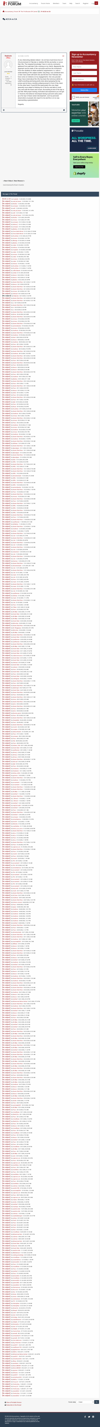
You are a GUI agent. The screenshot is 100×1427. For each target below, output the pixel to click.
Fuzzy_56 (15, 1382)
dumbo (15, 1100)
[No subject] (6, 201)
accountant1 (16, 782)
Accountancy (33, 3)
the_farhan (16, 236)
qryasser (15, 1370)
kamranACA (16, 1262)
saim (14, 1156)
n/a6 (14, 535)
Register (85, 3)
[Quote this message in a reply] (64, 110)
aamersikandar (17, 326)
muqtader (15, 199)
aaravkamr (16, 1363)
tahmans (15, 1372)
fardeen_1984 (16, 745)
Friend (14, 1220)
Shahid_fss (16, 1114)
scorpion (15, 729)
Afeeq (14, 1361)
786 (14, 860)
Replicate (8, 56)
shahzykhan (16, 1303)
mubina (15, 1199)
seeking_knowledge (18, 1255)
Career (35, 11)
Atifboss (15, 943)
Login (93, 3)
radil (14, 208)
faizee (14, 1294)
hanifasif (15, 794)
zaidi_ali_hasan (17, 201)
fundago (15, 1317)
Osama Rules (16, 1331)
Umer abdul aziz (17, 1340)
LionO (14, 1312)
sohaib (14, 273)
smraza (15, 220)
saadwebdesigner (17, 1216)
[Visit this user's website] (3, 110)
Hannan (15, 263)
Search (77, 3)
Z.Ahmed (15, 798)
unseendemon (17, 1259)
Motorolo (15, 824)
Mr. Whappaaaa (17, 628)
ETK (14, 1301)
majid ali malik (17, 805)
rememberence (17, 819)
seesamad (16, 552)
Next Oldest (8, 181)
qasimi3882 (16, 1282)
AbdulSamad (16, 1252)
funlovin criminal (17, 902)
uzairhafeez (16, 826)
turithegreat (16, 678)
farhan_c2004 (16, 773)
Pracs (14, 344)
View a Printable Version (14, 1402)
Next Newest (19, 181)
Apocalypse (16, 448)
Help (70, 3)
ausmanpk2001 (17, 941)
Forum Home (45, 3)
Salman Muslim (17, 731)
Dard (14, 1315)
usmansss (16, 768)
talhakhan (15, 524)
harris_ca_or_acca (18, 828)
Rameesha (16, 1324)
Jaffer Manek (16, 270)
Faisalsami (16, 771)
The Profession (25, 11)
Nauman (15, 1246)
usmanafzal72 (17, 1335)
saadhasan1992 (17, 1347)
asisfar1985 (16, 1188)
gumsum (15, 775)
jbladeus (15, 229)
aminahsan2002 (17, 1358)
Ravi (14, 1292)
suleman (15, 1186)
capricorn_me (16, 847)
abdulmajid (16, 688)
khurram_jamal (17, 713)
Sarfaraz (15, 595)
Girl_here (15, 895)
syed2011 (15, 1345)
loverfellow (16, 1165)
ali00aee (15, 443)
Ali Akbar (15, 612)
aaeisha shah (16, 1209)
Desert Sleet (16, 614)
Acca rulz (15, 1289)
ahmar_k (15, 752)
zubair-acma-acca (18, 655)
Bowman (15, 561)
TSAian (15, 607)
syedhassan (16, 522)
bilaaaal (15, 1310)
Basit (14, 337)
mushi (14, 890)
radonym (15, 667)
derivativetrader (17, 475)
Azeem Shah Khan (18, 282)
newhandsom (16, 1299)
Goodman (15, 330)
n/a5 (14, 572)
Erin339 (15, 821)
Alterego (15, 240)
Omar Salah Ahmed (18, 231)
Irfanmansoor (16, 1287)
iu (13, 303)
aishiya (15, 1218)
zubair (14, 245)
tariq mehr (15, 888)
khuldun (15, 203)
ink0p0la (15, 1322)
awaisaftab (16, 1285)
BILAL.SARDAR (17, 1365)
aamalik (15, 1333)
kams (14, 704)
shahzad (15, 662)
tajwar (14, 907)
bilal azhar (15, 623)
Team (64, 3)
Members (56, 3)
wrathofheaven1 (17, 1319)
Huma (14, 699)
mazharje (15, 1206)
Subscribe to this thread (14, 1405)
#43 (63, 56)
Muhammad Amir (17, 1234)
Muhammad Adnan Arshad (20, 1001)
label (14, 402)
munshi (15, 727)
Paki (14, 741)
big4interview (16, 1349)
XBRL (14, 462)
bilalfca (15, 1352)
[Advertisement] (50, 36)
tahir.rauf (15, 761)
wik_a (14, 833)
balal (14, 459)
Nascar (15, 275)
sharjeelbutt (16, 720)
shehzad (15, 293)
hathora (15, 247)
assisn (15, 1296)
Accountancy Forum (11, 11)
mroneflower (16, 1112)
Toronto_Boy (16, 1384)
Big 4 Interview (17, 1342)
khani (14, 1229)
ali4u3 (14, 392)
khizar (14, 314)
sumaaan (15, 206)
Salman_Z (15, 224)
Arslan (14, 531)
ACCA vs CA (6, 199)
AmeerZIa (15, 1308)
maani (14, 575)
